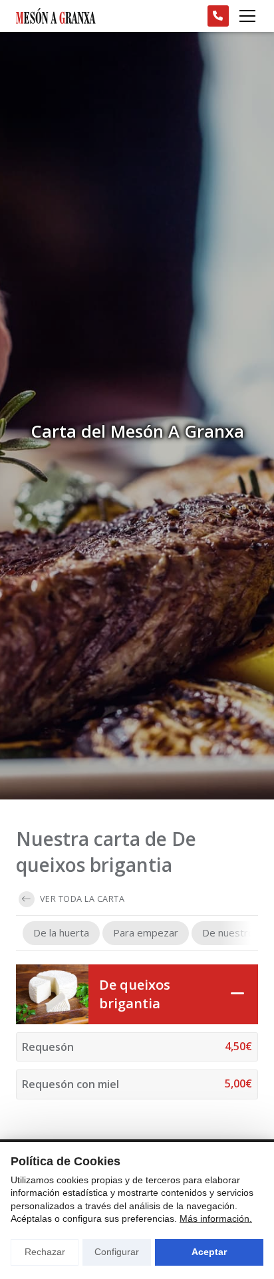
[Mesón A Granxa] (56, 16)
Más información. (216, 1218)
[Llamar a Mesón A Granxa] (218, 16)
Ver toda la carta (80, 899)
